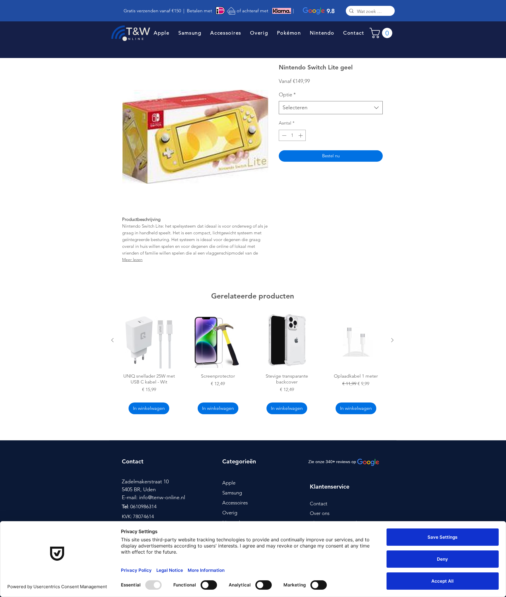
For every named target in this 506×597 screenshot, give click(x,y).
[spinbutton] (292, 135)
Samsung (232, 493)
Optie (287, 94)
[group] (252, 364)
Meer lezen (132, 259)
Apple (228, 483)
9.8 (330, 11)
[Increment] (301, 135)
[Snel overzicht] (149, 340)
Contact (318, 503)
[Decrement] (284, 135)
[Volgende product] (392, 340)
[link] (382, 33)
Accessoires (235, 503)
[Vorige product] (112, 340)
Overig (229, 513)
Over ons (319, 513)
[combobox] (331, 107)
